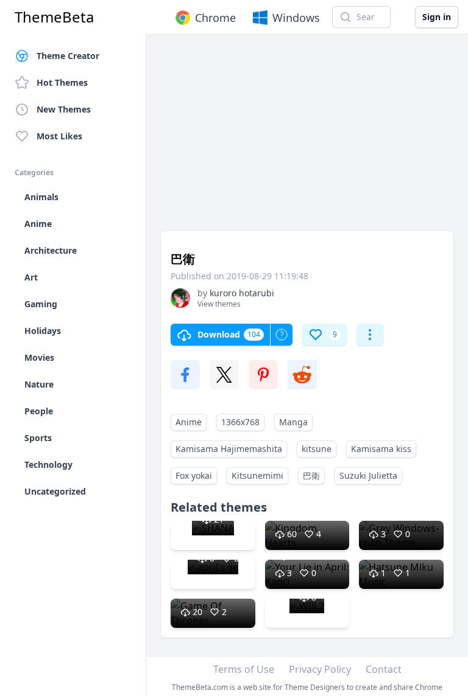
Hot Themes (62, 82)
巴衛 (311, 475)
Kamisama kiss (381, 448)
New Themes (64, 109)
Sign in (436, 17)
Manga (293, 422)
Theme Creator (68, 55)
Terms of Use (243, 669)
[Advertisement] (307, 139)
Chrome (215, 17)
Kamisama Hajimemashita (229, 448)
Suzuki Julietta (368, 475)
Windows (296, 17)
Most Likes (59, 136)
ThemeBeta (54, 17)
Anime (189, 422)
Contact (384, 669)
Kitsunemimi (257, 475)
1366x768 (240, 422)
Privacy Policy (320, 669)
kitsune (317, 448)
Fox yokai (194, 475)
